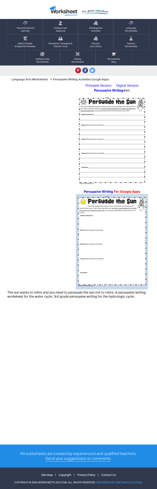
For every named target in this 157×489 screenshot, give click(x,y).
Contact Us (108, 475)
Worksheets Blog (114, 60)
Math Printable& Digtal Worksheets (25, 45)
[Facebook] (85, 70)
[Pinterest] (78, 70)
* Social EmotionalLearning (25, 29)
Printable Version (98, 85)
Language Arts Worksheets (29, 79)
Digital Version (127, 85)
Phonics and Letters (96, 45)
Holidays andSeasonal (60, 29)
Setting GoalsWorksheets (42, 60)
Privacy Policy (86, 475)
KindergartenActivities (95, 29)
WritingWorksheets (77, 60)
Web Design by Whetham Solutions (119, 482)
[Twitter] (92, 70)
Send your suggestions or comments (78, 458)
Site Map (47, 475)
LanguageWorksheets (131, 29)
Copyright (65, 475)
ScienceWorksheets (131, 45)
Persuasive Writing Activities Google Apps (81, 79)
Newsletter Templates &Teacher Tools (60, 45)
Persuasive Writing (112, 192)
